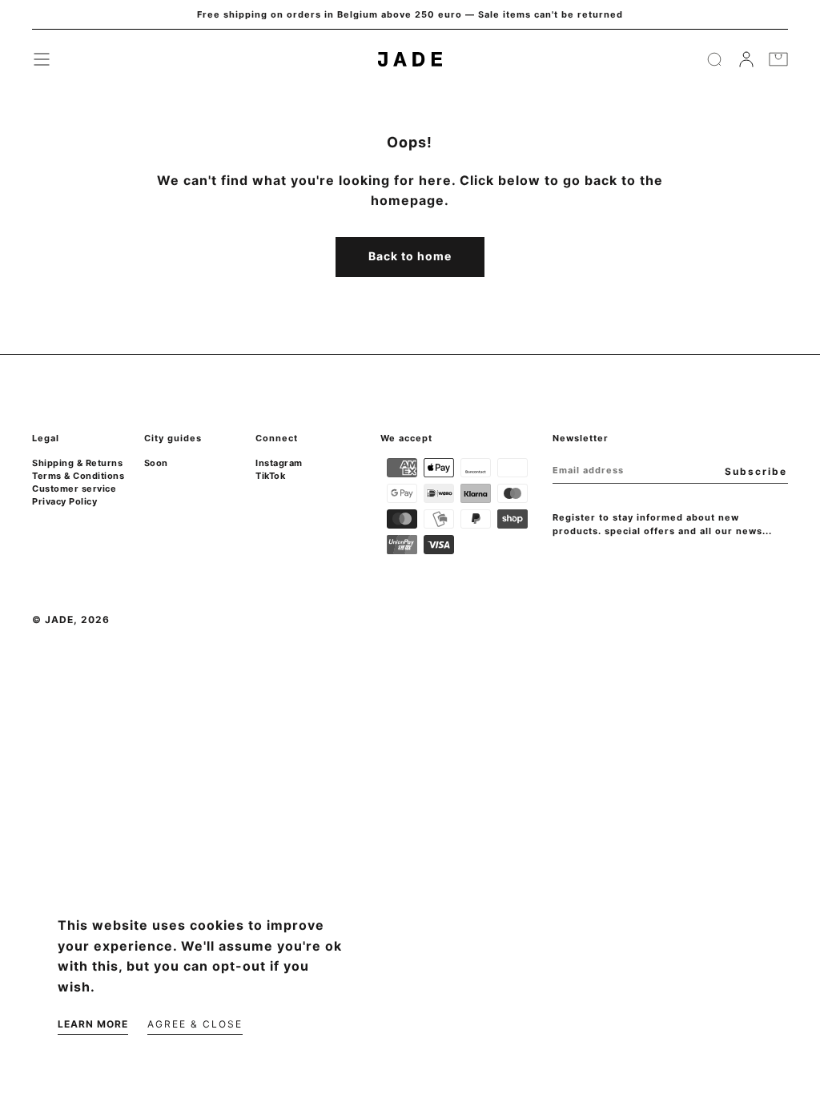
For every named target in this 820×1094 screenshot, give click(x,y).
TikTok (270, 476)
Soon (156, 463)
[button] (41, 59)
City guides (173, 438)
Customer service (74, 488)
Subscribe (756, 471)
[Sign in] (746, 59)
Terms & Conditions (78, 476)
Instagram (279, 463)
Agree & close (195, 1024)
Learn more (93, 1024)
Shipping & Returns (77, 463)
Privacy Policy (64, 501)
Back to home (410, 256)
